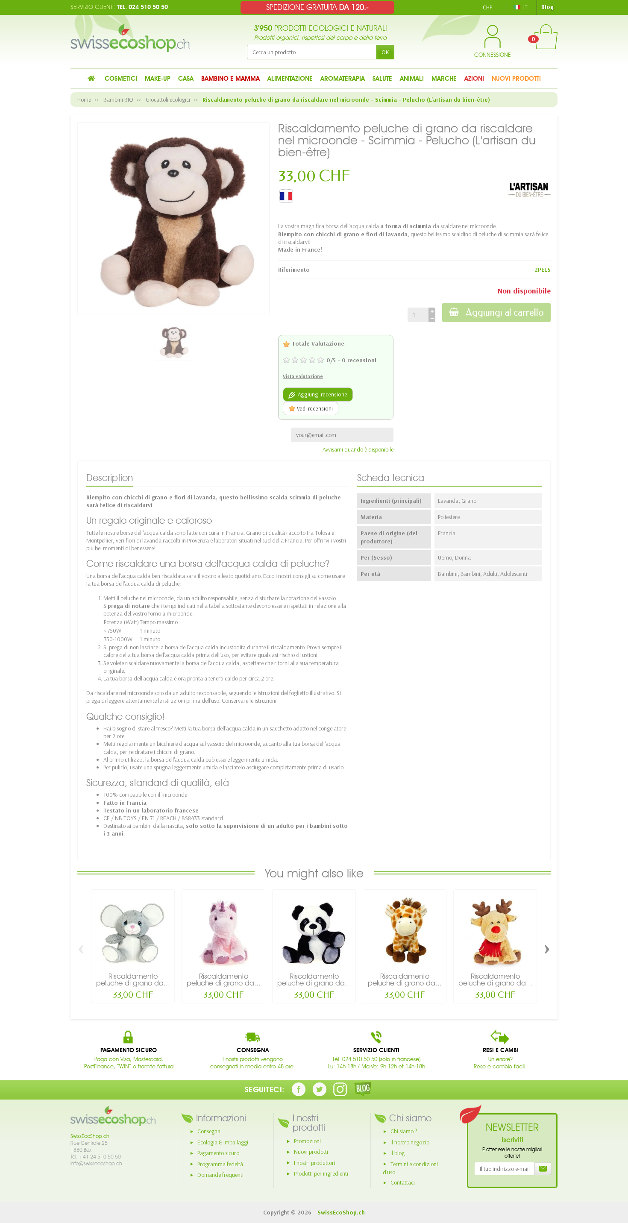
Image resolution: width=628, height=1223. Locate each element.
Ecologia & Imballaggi (222, 1142)
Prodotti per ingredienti (321, 1173)
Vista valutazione (303, 376)
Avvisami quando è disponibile (358, 449)
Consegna (208, 1131)
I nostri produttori (314, 1163)
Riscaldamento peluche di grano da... (133, 980)
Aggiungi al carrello (505, 312)
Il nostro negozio (409, 1142)
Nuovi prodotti (311, 1152)
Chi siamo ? (403, 1131)
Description (109, 478)
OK (385, 52)
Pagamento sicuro (218, 1153)
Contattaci (402, 1182)
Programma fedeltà (220, 1164)
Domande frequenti (220, 1175)
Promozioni (307, 1141)
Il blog (397, 1153)
